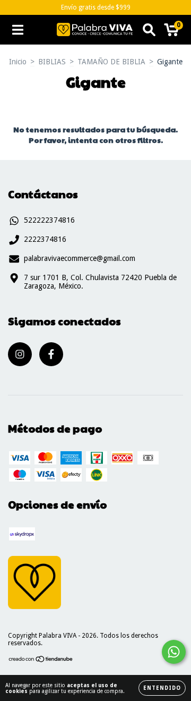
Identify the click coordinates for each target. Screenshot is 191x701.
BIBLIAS (52, 61)
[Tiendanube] (41, 660)
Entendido (162, 688)
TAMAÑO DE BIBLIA (111, 61)
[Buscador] (149, 29)
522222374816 (49, 220)
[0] (171, 32)
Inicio (18, 61)
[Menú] (18, 29)
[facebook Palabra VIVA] (51, 354)
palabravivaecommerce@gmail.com (79, 258)
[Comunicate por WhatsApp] (174, 652)
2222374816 (45, 239)
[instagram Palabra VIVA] (20, 354)
